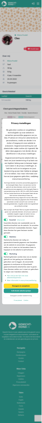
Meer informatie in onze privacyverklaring (21, 280)
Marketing (13, 254)
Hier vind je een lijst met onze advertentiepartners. (17, 276)
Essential (17, 220)
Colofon (26, 300)
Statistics (12, 237)
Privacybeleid (18, 300)
